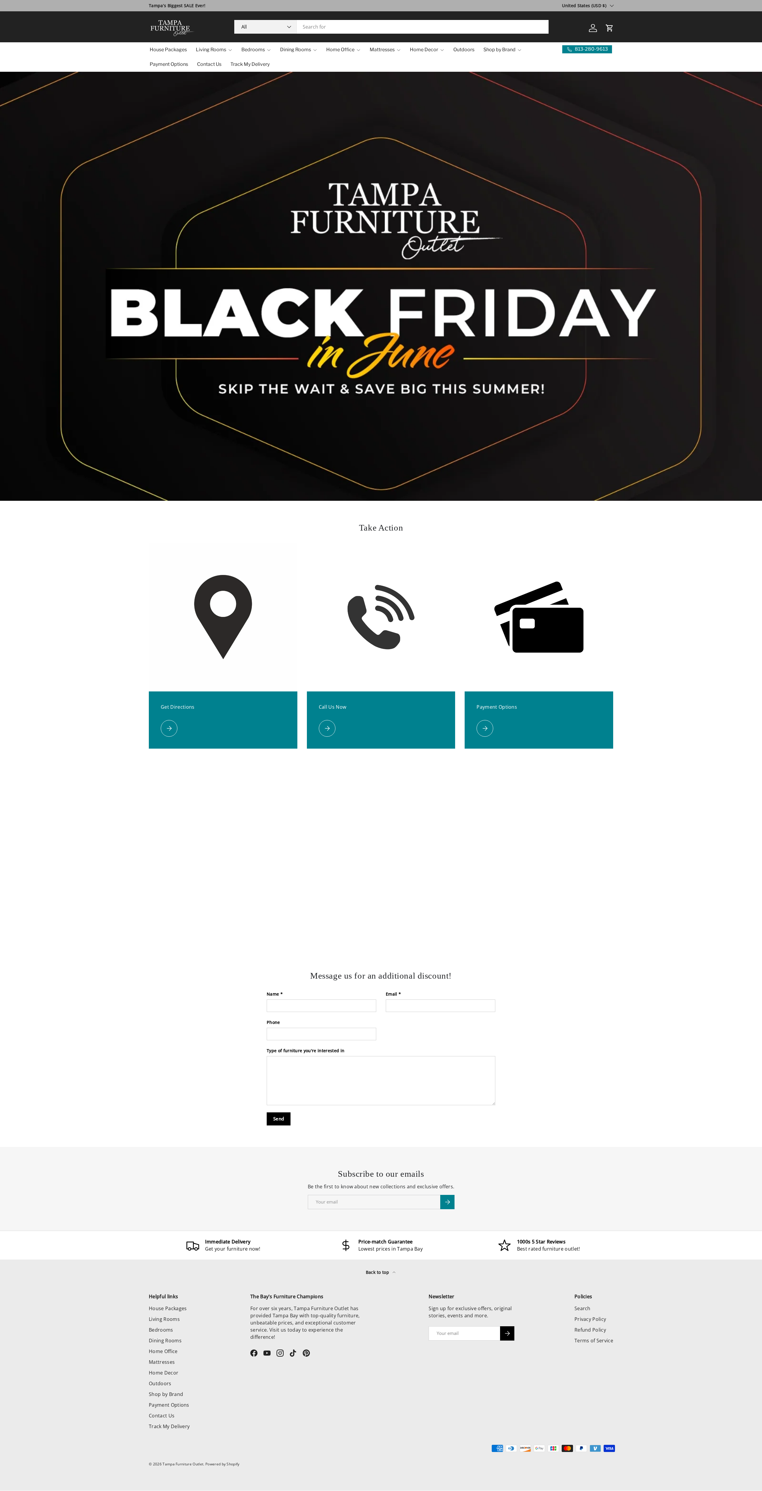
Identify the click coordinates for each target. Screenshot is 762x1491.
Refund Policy (590, 1330)
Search (582, 1308)
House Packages (168, 49)
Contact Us (209, 64)
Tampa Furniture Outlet (183, 1464)
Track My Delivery (250, 64)
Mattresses (382, 49)
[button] (609, 28)
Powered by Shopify (222, 1464)
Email (391, 994)
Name (273, 994)
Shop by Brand (499, 49)
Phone (273, 1022)
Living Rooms (211, 49)
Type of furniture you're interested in (305, 1050)
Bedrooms (253, 49)
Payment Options (169, 64)
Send (278, 1119)
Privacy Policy (590, 1319)
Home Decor (424, 49)
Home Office (340, 49)
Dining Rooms (295, 49)
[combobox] (391, 27)
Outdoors (463, 49)
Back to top (378, 1272)
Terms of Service (593, 1340)
